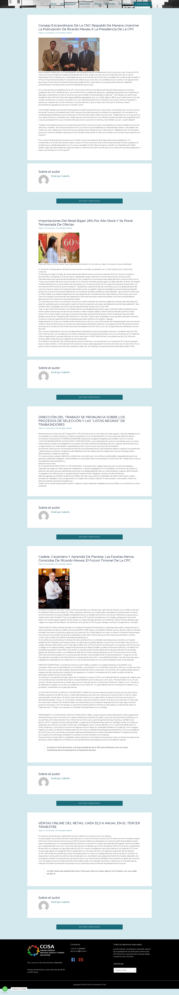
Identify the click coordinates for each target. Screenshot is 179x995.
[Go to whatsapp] (5, 988)
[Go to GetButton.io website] (5, 993)
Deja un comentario (46, 33)
